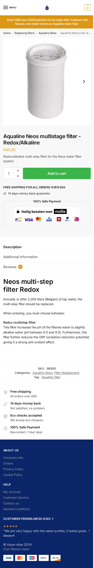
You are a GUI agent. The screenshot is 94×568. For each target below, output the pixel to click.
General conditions (16, 509)
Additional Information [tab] (20, 257)
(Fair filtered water (16, 549)
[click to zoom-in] (47, 81)
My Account (12, 492)
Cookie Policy (13, 475)
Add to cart (56, 173)
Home (7, 33)
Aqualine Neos (47, 33)
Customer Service (16, 497)
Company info (13, 457)
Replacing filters (25, 33)
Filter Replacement (66, 372)
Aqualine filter (51, 377)
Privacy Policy (13, 469)
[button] (87, 8)
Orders (8, 463)
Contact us (11, 503)
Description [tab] (12, 247)
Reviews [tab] (12, 267)
